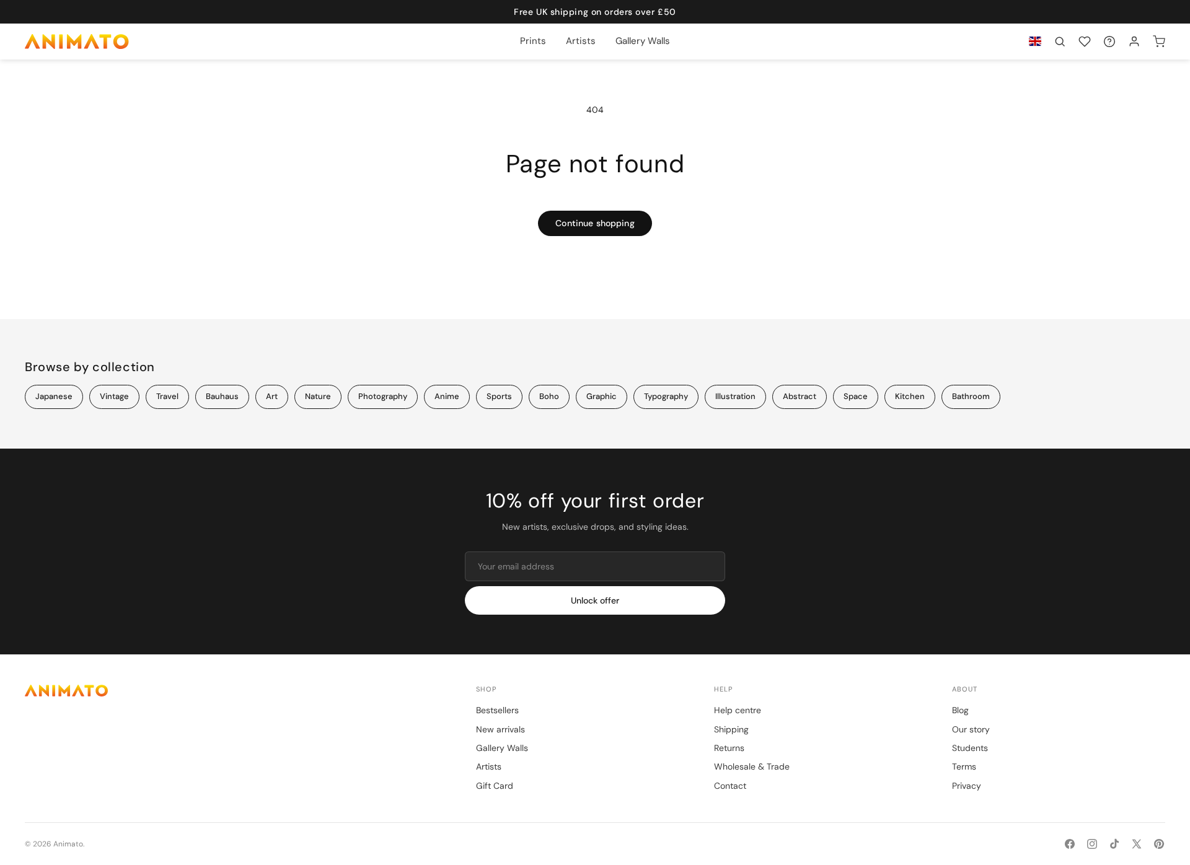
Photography (382, 396)
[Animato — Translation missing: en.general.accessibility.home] (238, 690)
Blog (960, 710)
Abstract (799, 396)
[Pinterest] (1159, 844)
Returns (729, 747)
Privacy (966, 785)
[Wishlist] (1084, 41)
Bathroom (971, 396)
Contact (730, 785)
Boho (549, 396)
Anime (446, 396)
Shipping (731, 729)
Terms (964, 766)
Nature (318, 396)
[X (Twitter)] (1136, 844)
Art (272, 396)
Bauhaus (222, 396)
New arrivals (500, 729)
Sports (499, 396)
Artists (488, 766)
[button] (1060, 41)
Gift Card (494, 785)
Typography (666, 396)
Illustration (735, 396)
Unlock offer (595, 600)
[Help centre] (1109, 41)
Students (970, 747)
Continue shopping (594, 223)
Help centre (737, 710)
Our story (971, 729)
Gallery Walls (502, 747)
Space (856, 396)
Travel (167, 396)
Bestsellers (497, 710)
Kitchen (910, 396)
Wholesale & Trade (752, 766)
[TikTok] (1114, 844)
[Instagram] (1092, 844)
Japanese (54, 396)
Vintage (114, 396)
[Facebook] (1070, 844)
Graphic (601, 396)
